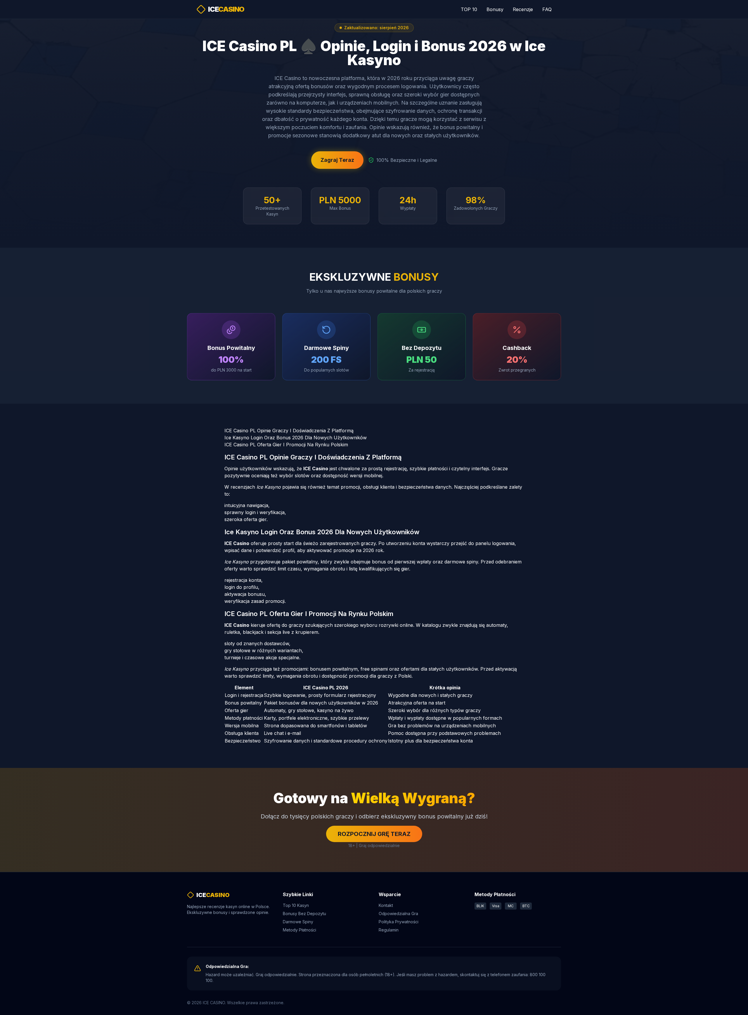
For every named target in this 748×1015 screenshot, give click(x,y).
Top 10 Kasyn (296, 905)
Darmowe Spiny (298, 921)
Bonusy (494, 9)
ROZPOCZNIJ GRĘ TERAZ (374, 833)
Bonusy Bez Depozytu (304, 913)
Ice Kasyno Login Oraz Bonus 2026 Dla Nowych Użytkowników (295, 437)
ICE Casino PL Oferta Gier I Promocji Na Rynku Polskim (286, 444)
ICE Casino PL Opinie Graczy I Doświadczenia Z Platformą (289, 430)
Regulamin (389, 929)
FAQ (547, 9)
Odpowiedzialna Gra (398, 913)
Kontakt (386, 905)
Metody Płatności (299, 929)
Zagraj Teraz (337, 160)
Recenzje (523, 9)
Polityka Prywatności (398, 921)
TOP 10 (469, 9)
